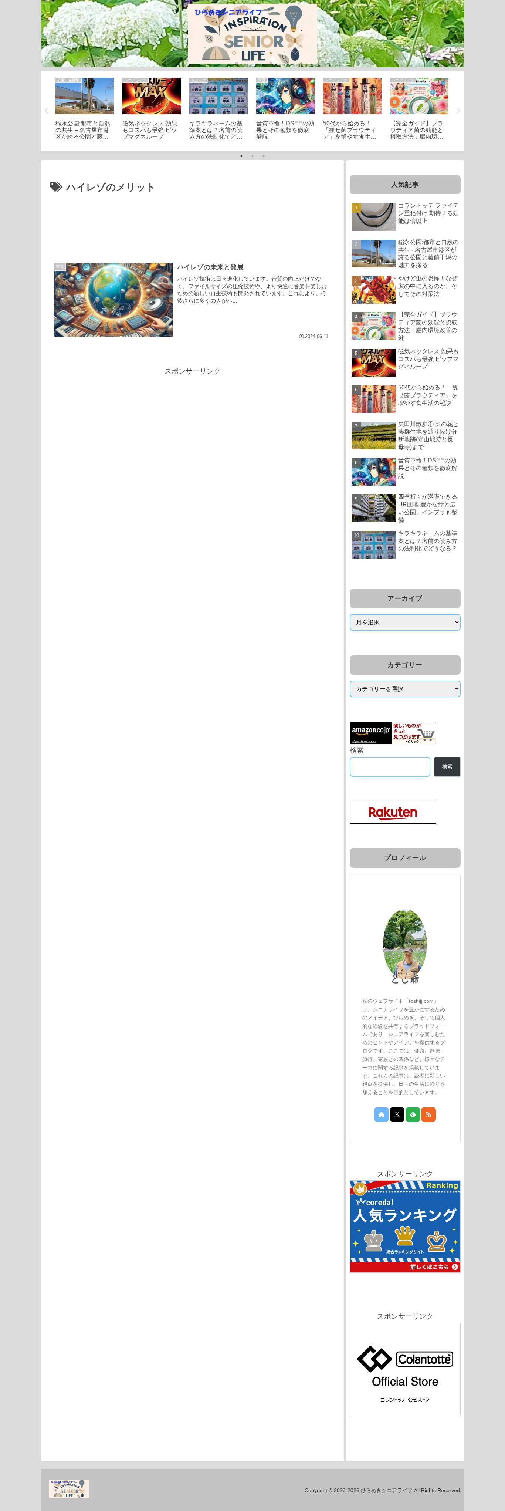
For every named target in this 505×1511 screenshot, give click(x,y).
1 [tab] (241, 156)
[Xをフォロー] (397, 1114)
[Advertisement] (192, 216)
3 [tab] (263, 156)
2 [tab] (252, 156)
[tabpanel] (85, 109)
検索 (357, 750)
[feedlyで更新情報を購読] (413, 1114)
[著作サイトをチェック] (381, 1114)
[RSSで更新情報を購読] (428, 1114)
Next (458, 111)
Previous (46, 111)
